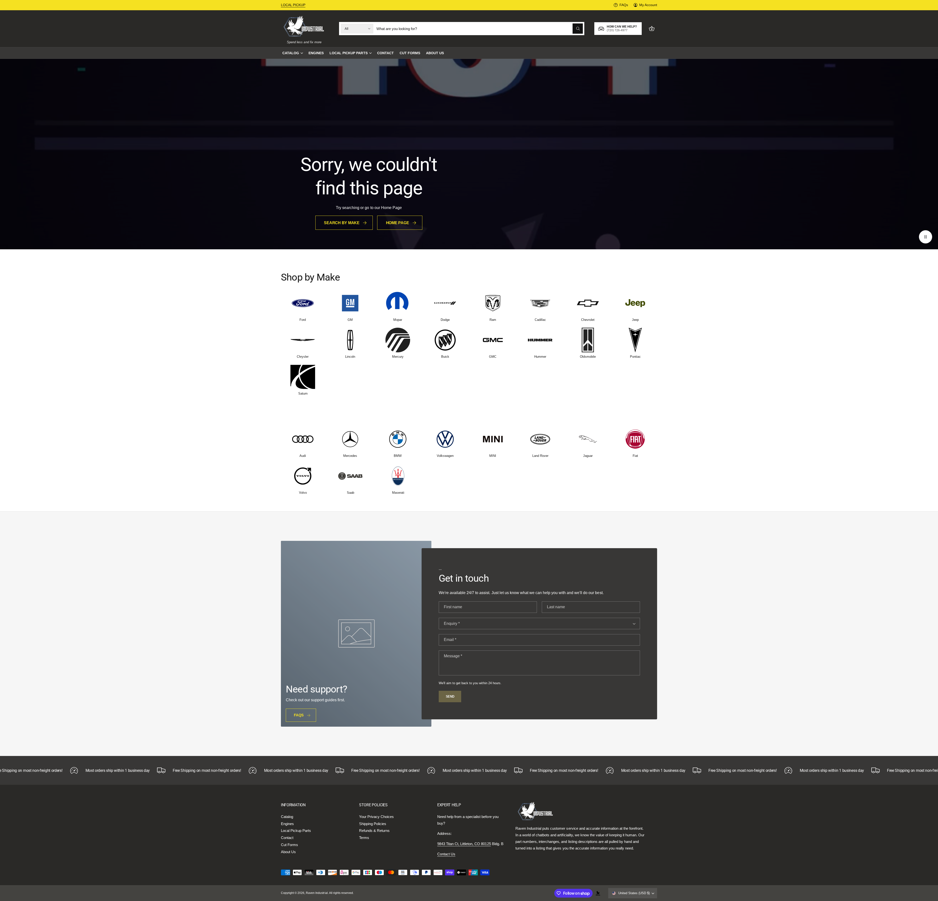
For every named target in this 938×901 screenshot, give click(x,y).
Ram (493, 320)
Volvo (303, 492)
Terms (364, 838)
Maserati (398, 492)
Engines (287, 824)
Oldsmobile (588, 356)
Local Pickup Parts (348, 53)
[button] (292, 53)
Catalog (290, 53)
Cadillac (540, 320)
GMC (492, 356)
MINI (492, 456)
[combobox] (479, 28)
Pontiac (635, 356)
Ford (302, 320)
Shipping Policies (372, 824)
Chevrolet (588, 320)
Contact (287, 838)
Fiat (635, 456)
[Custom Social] (598, 893)
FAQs (623, 5)
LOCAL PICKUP (293, 5)
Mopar (397, 320)
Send (450, 696)
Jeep (635, 320)
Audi (302, 456)
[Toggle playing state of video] (925, 236)
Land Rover (540, 456)
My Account (648, 5)
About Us (288, 852)
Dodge (445, 320)
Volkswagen (445, 456)
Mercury (398, 356)
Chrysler (303, 356)
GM (350, 320)
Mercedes (350, 456)
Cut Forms (289, 845)
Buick (445, 356)
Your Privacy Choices (376, 817)
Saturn (303, 393)
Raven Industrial (317, 892)
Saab (350, 492)
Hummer (540, 356)
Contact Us (446, 854)
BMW (398, 456)
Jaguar (588, 456)
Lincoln (350, 356)
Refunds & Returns (374, 830)
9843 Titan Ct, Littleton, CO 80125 (464, 844)
